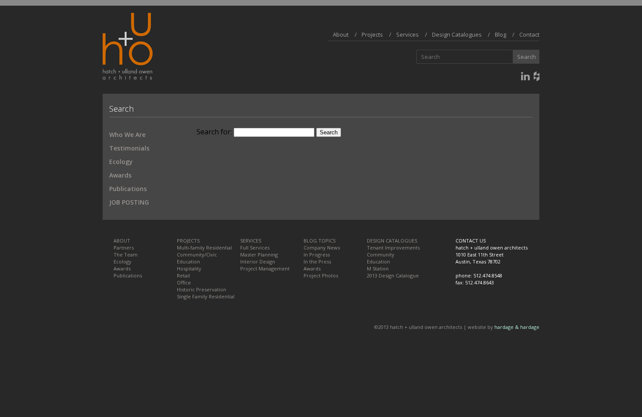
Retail (183, 275)
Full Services (254, 247)
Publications (128, 189)
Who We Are (127, 134)
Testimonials (129, 148)
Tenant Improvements (393, 247)
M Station (378, 268)
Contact (529, 34)
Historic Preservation (201, 289)
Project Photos (321, 275)
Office (184, 282)
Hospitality (189, 268)
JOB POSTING (129, 202)
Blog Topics (319, 240)
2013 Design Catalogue (393, 275)
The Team (126, 254)
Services (407, 34)
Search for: (214, 132)
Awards (120, 175)
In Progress (317, 254)
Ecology (121, 161)
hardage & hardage (516, 327)
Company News (322, 247)
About (341, 34)
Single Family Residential (206, 296)
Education (188, 261)
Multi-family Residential (204, 247)
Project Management (265, 268)
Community (380, 254)
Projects (372, 34)
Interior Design (257, 261)
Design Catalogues (457, 34)
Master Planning (259, 254)
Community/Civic (197, 254)
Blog (500, 34)
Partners (124, 247)
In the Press (317, 261)
